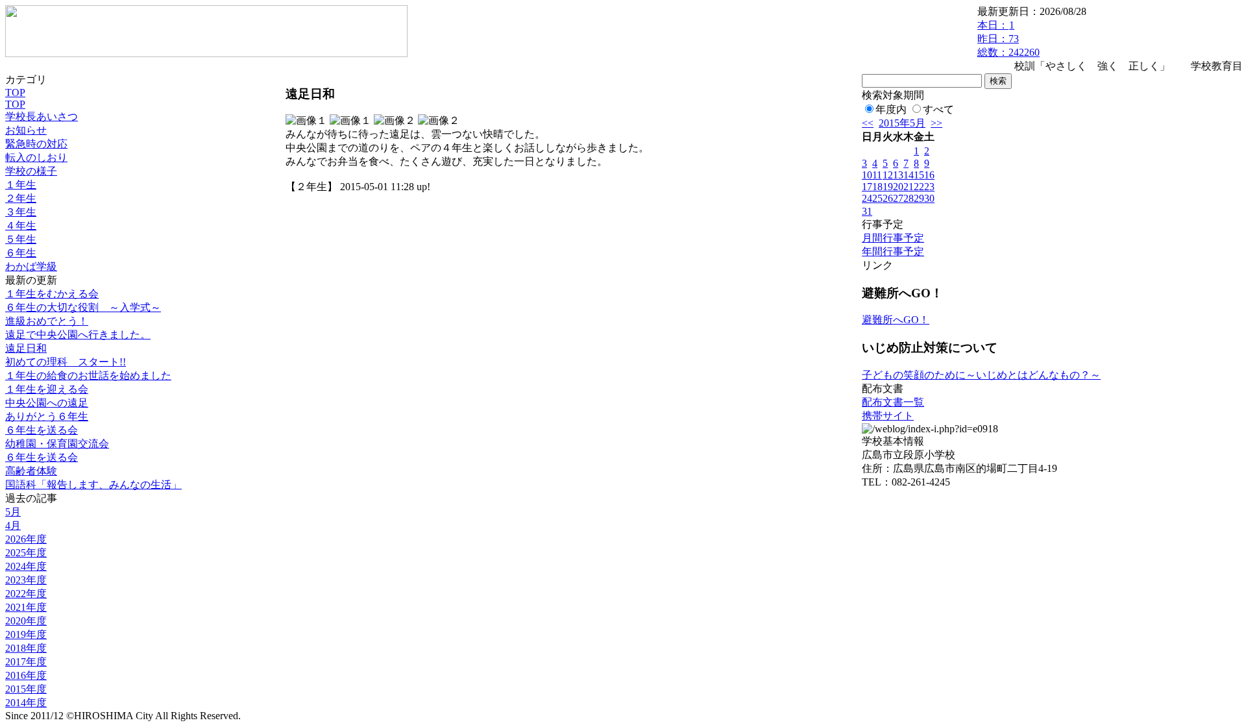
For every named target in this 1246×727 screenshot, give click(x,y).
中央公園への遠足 (46, 402)
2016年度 (26, 675)
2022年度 (26, 593)
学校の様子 (31, 171)
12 (888, 174)
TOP (15, 92)
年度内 (891, 109)
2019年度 (26, 634)
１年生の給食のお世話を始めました (88, 375)
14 (908, 174)
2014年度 (26, 702)
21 (908, 186)
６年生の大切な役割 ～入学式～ (83, 307)
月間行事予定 (893, 237)
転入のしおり (36, 157)
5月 (13, 511)
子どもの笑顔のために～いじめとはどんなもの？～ (981, 374)
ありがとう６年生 (46, 416)
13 (898, 174)
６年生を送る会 (41, 430)
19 (888, 186)
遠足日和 (26, 348)
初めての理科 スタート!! (65, 361)
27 (898, 198)
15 (919, 174)
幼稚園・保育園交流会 (57, 443)
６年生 (20, 252)
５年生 (20, 239)
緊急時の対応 (36, 143)
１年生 (20, 184)
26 (888, 198)
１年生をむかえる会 (52, 293)
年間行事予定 (893, 251)
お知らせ (26, 130)
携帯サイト (888, 415)
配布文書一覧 (893, 402)
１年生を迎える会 (46, 389)
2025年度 (26, 552)
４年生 (20, 225)
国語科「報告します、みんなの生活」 (93, 484)
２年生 (20, 198)
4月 (13, 525)
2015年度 (26, 689)
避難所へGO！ (895, 319)
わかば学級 (31, 266)
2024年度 (26, 566)
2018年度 (26, 648)
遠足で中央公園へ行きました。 (78, 334)
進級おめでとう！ (46, 321)
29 (919, 198)
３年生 (20, 211)
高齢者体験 (31, 470)
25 (877, 198)
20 (898, 186)
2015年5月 (902, 123)
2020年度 (26, 620)
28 (908, 198)
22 (919, 186)
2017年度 (26, 661)
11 (877, 174)
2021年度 (26, 607)
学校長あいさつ (41, 116)
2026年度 (26, 539)
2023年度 (26, 579)
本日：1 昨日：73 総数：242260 (1008, 38)
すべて (938, 109)
